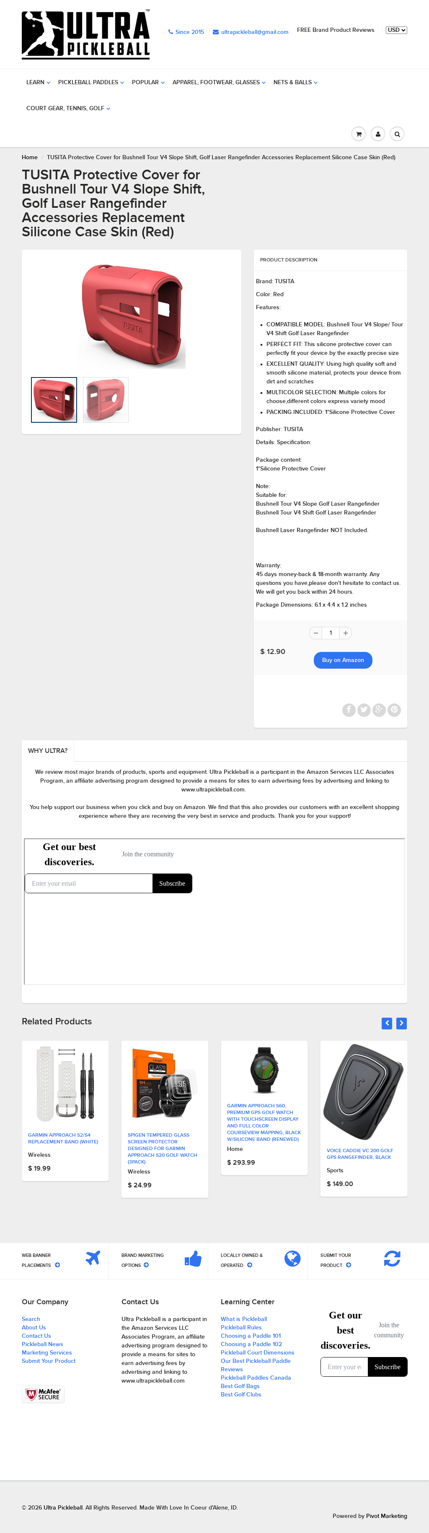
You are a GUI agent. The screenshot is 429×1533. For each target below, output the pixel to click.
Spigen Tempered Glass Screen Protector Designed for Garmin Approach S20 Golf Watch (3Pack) (63, 1149)
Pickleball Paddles (88, 82)
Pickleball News (42, 1344)
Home (30, 157)
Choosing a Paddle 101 (251, 1336)
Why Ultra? (47, 750)
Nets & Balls (293, 82)
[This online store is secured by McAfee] (43, 1394)
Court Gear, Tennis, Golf (65, 108)
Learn (35, 82)
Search (31, 1319)
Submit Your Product (48, 1361)
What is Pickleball (244, 1319)
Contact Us (36, 1336)
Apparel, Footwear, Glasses (216, 82)
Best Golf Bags (240, 1386)
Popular (145, 82)
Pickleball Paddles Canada (256, 1378)
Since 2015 (190, 32)
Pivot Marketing (386, 1516)
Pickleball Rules (241, 1328)
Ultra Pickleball (63, 1508)
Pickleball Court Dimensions (258, 1353)
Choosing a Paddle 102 (251, 1344)
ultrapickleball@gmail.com (255, 32)
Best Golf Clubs (241, 1395)
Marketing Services (47, 1353)
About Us (34, 1328)
